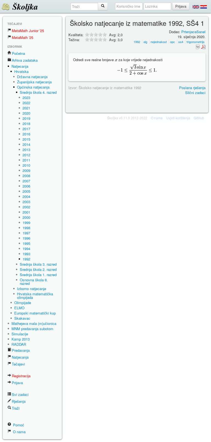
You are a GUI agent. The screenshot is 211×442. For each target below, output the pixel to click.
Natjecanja (20, 66)
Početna (18, 53)
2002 (26, 206)
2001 (26, 212)
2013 (26, 149)
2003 (26, 201)
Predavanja (21, 350)
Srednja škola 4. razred (38, 92)
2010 (26, 165)
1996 (26, 238)
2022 (26, 102)
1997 (26, 233)
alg (145, 41)
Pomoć (18, 424)
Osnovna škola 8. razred (34, 281)
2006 (26, 186)
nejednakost (159, 41)
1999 (26, 222)
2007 (26, 180)
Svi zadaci (20, 394)
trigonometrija (195, 41)
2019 (26, 118)
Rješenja (19, 401)
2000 (26, 217)
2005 (26, 191)
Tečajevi (18, 364)
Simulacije (20, 333)
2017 (26, 128)
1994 (26, 248)
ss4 (180, 41)
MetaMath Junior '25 (28, 30)
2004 (26, 196)
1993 (26, 253)
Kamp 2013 (21, 339)
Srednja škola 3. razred (38, 264)
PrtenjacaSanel (193, 31)
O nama (19, 431)
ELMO (19, 307)
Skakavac (22, 318)
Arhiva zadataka (25, 60)
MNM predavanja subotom (32, 328)
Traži (16, 408)
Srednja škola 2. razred (38, 269)
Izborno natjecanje (31, 288)
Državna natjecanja (32, 76)
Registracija (21, 375)
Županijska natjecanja (34, 81)
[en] (196, 6)
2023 (26, 97)
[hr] (203, 6)
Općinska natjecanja (33, 87)
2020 (26, 113)
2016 (26, 134)
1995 (26, 243)
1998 (26, 227)
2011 (26, 160)
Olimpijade (22, 302)
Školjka (24, 6)
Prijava (17, 382)
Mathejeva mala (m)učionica (34, 323)
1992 (26, 259)
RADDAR (19, 344)
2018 (26, 123)
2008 (26, 175)
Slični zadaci (195, 92)
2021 (26, 107)
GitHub (199, 117)
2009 (26, 170)
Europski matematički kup (35, 313)
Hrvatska (21, 71)
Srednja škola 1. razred (38, 274)
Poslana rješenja (192, 87)
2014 (26, 144)
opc (172, 41)
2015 (26, 139)
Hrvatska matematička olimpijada (35, 295)
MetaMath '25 (22, 37)
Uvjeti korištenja (178, 117)
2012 (26, 154)
